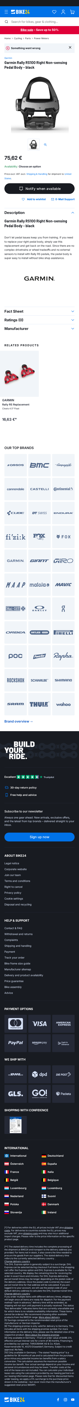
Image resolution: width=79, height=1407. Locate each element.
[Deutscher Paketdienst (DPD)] (39, 1074)
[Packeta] (63, 1094)
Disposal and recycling (18, 904)
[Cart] (72, 12)
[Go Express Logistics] (39, 1094)
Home (7, 38)
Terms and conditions (17, 880)
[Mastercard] (15, 1024)
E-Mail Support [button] (65, 199)
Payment (9, 951)
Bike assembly (13, 986)
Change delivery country (17, 1261)
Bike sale (27, 30)
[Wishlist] (54, 12)
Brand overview (16, 721)
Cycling (18, 38)
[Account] (63, 12)
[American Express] (63, 1024)
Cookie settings (13, 898)
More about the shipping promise (42, 1334)
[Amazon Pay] (39, 1043)
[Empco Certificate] (15, 1125)
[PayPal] (15, 1043)
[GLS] (15, 1094)
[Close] (70, 47)
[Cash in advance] (63, 1043)
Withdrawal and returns (18, 934)
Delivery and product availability (23, 975)
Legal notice (11, 863)
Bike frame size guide (17, 963)
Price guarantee (14, 981)
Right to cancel (13, 886)
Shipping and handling (17, 945)
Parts (28, 38)
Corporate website (15, 869)
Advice (8, 992)
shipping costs (30, 1233)
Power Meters (41, 38)
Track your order (14, 957)
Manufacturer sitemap (17, 969)
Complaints (11, 939)
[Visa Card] (39, 1024)
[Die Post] (63, 1074)
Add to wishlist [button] (36, 199)
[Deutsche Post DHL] (15, 1074)
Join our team (12, 875)
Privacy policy (12, 892)
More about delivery (49, 1317)
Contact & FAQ (13, 928)
